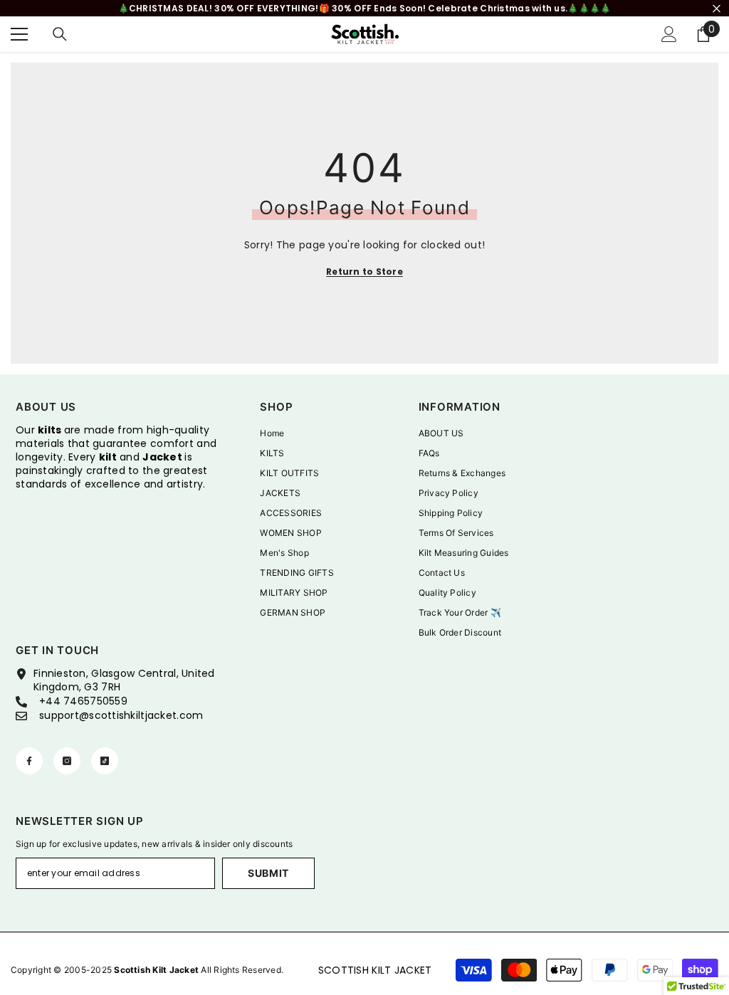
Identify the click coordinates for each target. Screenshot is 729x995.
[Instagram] (66, 760)
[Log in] (669, 34)
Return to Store (364, 271)
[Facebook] (29, 760)
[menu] (19, 34)
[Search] (59, 34)
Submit (268, 873)
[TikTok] (104, 760)
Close (716, 8)
